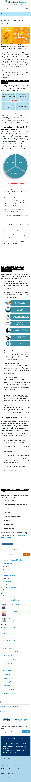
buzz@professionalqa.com (12, 777)
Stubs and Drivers (7, 697)
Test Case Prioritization (9, 667)
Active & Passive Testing (9, 689)
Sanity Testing (7, 644)
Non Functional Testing (9, 569)
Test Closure (11, 618)
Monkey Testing (7, 670)
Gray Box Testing (7, 593)
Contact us (23, 4)
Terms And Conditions (6, 768)
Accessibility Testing (8, 563)
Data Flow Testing (13, 604)
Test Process (6, 637)
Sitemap (17, 765)
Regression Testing (8, 655)
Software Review (7, 674)
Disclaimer (18, 762)
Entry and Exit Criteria (9, 693)
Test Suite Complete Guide (9, 587)
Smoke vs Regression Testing (11, 652)
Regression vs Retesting (9, 659)
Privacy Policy (4, 765)
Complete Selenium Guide (10, 648)
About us (14, 4)
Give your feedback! (8, 543)
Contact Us (18, 768)
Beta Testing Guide (8, 682)
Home (7, 4)
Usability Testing (7, 581)
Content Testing (12, 611)
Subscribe (26, 554)
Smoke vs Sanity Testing (9, 575)
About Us (3, 762)
